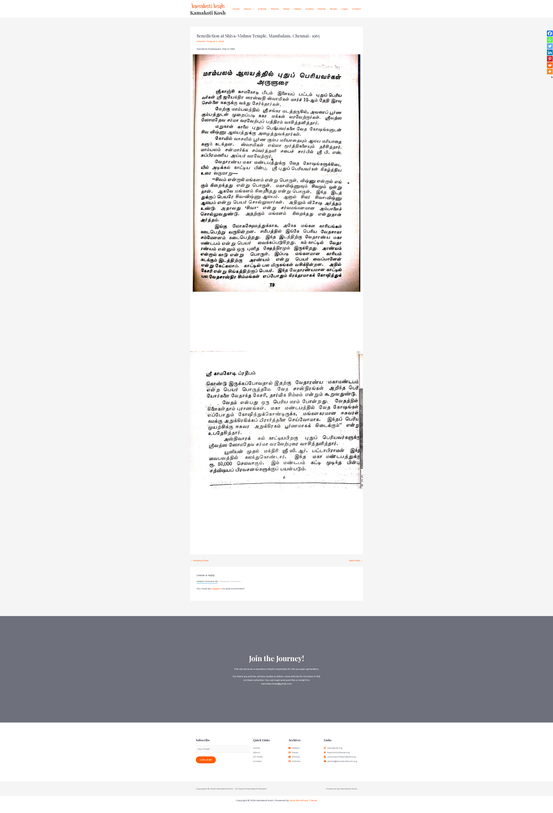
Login (344, 8)
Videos (297, 8)
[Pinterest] (550, 59)
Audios (310, 8)
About (247, 8)
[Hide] (552, 77)
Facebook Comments (230, 581)
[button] (252, 9)
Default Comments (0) (207, 581)
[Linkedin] (550, 52)
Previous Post (199, 560)
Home (236, 8)
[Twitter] (550, 46)
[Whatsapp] (550, 40)
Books (333, 8)
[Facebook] (550, 33)
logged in (216, 588)
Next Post (356, 560)
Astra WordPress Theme (303, 800)
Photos (275, 8)
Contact (356, 8)
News (286, 8)
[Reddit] (550, 65)
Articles (262, 8)
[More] (550, 71)
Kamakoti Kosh (208, 12)
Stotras (322, 8)
